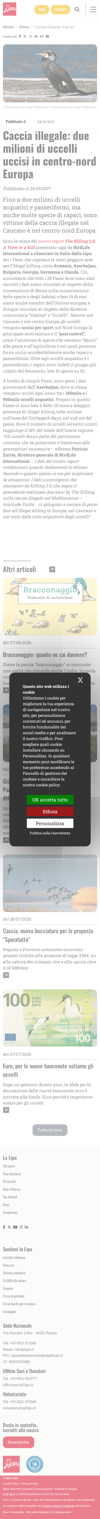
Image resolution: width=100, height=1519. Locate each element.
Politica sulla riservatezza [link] (50, 833)
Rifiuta (50, 811)
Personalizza (50, 823)
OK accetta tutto (50, 800)
